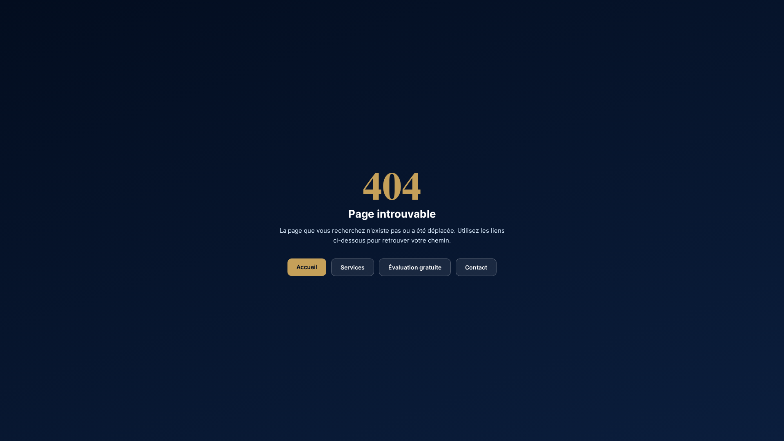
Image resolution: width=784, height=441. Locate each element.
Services (353, 267)
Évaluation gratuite (414, 267)
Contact (476, 267)
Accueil (306, 266)
